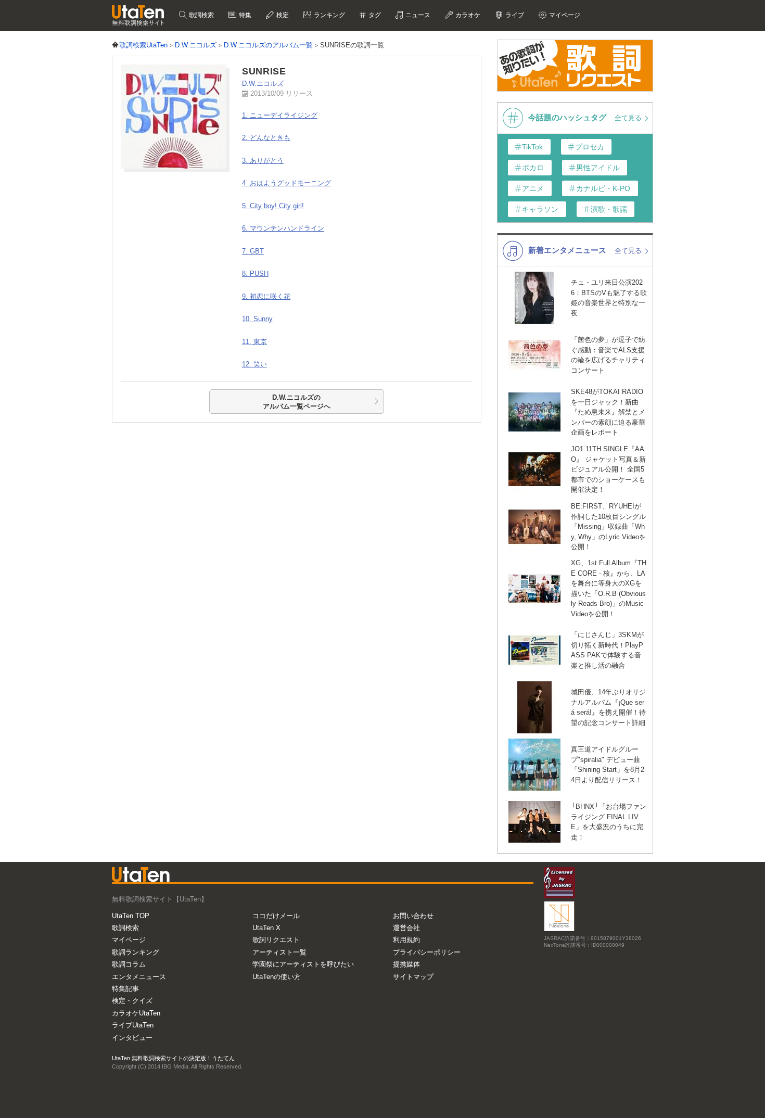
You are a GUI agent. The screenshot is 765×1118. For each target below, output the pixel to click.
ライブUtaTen (133, 1025)
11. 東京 (254, 342)
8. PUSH (255, 273)
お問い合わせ (413, 916)
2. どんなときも (266, 138)
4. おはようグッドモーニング (286, 183)
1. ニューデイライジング (279, 115)
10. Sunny (257, 319)
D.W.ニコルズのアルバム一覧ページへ (296, 402)
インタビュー (132, 1037)
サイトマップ (413, 977)
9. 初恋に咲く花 (266, 296)
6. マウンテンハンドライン (283, 228)
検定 (282, 15)
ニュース (417, 15)
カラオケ (467, 15)
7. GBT (253, 251)
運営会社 (406, 928)
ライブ (514, 15)
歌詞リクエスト (276, 940)
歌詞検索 (200, 15)
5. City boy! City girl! (273, 206)
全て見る (629, 118)
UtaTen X (266, 928)
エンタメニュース (139, 977)
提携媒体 (406, 964)
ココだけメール (276, 916)
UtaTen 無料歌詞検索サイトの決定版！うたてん (173, 1058)
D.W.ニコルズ (263, 83)
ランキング (328, 15)
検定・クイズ (132, 1001)
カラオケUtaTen (136, 1013)
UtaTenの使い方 (276, 977)
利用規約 (406, 940)
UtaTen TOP (130, 916)
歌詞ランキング (135, 952)
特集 (244, 15)
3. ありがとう (263, 160)
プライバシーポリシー (427, 952)
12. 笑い (254, 364)
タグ (374, 15)
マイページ (129, 940)
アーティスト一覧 (279, 952)
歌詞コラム (129, 964)
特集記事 (125, 989)
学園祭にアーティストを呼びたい (303, 964)
